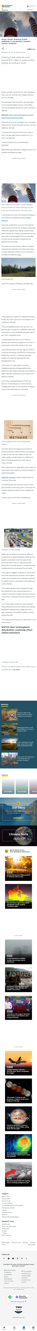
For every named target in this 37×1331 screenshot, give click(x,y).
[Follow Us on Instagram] (8, 1258)
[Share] (2, 48)
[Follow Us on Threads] (22, 1258)
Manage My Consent (8, 1208)
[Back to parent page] (5, 8)
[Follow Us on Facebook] (4, 1258)
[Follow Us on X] (26, 1258)
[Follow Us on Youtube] (13, 1258)
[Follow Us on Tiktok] (17, 1258)
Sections (30, 10)
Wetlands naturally (8, 477)
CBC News (16, 670)
